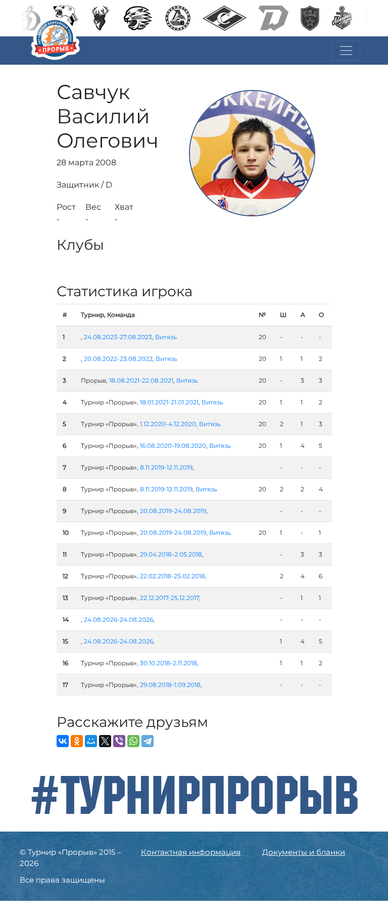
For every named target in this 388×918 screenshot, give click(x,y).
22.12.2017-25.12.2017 (169, 598)
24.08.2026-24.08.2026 (118, 619)
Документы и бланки (303, 852)
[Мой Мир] (91, 741)
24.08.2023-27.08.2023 (118, 337)
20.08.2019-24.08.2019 (173, 511)
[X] (105, 741)
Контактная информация (190, 852)
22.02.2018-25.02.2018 (172, 576)
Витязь (166, 337)
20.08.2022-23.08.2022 (118, 358)
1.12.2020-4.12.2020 (168, 424)
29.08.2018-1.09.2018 (170, 684)
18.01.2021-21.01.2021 (169, 402)
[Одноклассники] (77, 741)
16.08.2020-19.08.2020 (173, 445)
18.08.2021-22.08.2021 (141, 380)
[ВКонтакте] (63, 741)
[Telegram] (147, 741)
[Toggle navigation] (346, 50)
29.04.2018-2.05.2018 (171, 554)
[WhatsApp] (133, 741)
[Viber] (119, 741)
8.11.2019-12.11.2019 (166, 467)
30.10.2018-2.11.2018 (168, 663)
